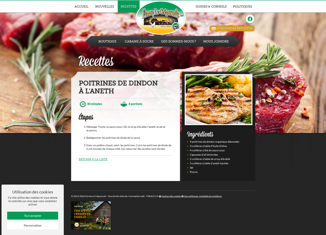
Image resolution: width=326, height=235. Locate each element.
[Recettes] (129, 6)
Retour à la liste (93, 159)
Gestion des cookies (171, 196)
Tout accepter (33, 215)
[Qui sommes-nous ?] (178, 41)
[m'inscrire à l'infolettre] (232, 28)
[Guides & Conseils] (211, 6)
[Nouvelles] (105, 6)
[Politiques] (242, 6)
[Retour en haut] (323, 232)
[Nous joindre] (220, 41)
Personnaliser (33, 225)
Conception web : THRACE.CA (143, 196)
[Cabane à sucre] (139, 41)
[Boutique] (103, 41)
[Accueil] (81, 6)
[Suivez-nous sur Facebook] (250, 18)
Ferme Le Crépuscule (95, 196)
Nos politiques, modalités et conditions (203, 196)
